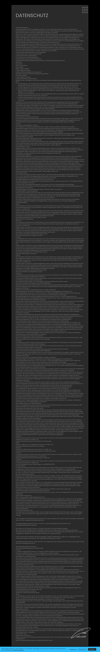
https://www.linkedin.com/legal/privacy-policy (29, 271)
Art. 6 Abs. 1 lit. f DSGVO (38, 523)
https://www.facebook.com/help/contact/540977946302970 (33, 283)
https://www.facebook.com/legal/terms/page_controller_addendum (36, 290)
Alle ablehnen (82, 649)
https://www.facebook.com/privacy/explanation (30, 336)
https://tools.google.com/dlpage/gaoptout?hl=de (30, 497)
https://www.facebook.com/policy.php (40, 441)
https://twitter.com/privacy (37, 446)
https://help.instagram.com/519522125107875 (28, 403)
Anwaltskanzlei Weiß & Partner (44, 640)
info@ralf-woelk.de (25, 77)
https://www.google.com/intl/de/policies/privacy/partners (33, 490)
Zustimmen (92, 649)
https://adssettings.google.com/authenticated (29, 548)
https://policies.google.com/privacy (26, 253)
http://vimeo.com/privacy (23, 635)
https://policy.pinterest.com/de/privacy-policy (29, 235)
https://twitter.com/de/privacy (25, 219)
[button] (85, 10)
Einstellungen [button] (73, 649)
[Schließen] (98, 649)
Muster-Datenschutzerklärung (24, 640)
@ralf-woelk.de (26, 70)
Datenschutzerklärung (18, 650)
